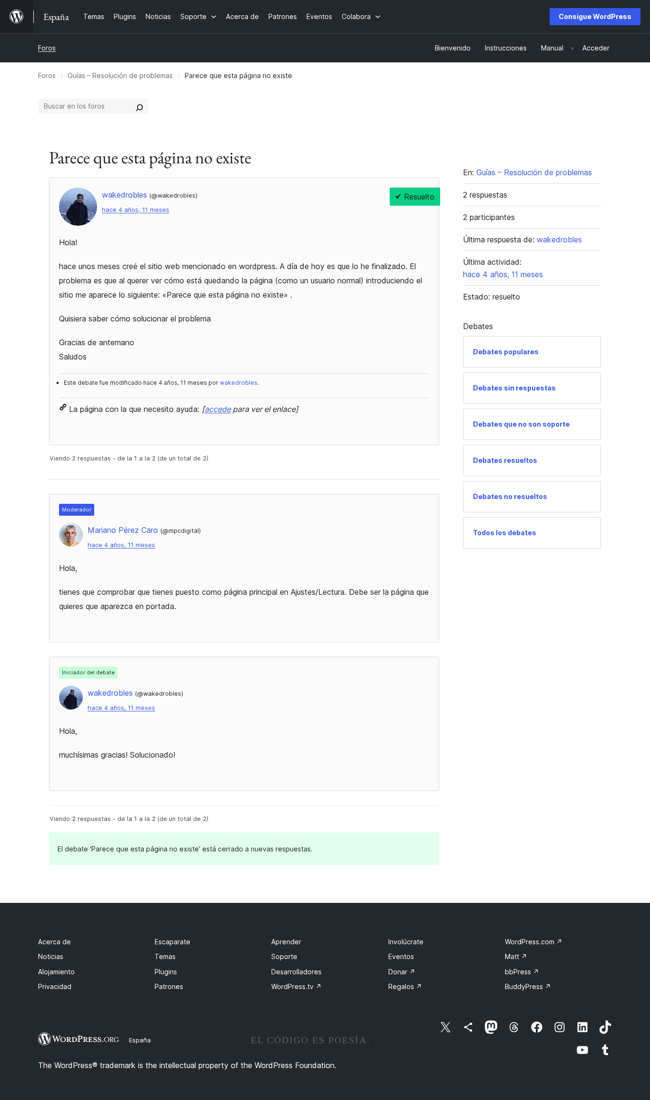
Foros (47, 48)
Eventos (401, 956)
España (140, 1040)
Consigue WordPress (595, 16)
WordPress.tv (296, 986)
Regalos (405, 986)
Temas (165, 956)
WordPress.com (533, 942)
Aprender (286, 942)
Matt (516, 956)
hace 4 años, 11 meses (135, 209)
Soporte (284, 956)
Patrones (169, 986)
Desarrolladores (296, 972)
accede (218, 409)
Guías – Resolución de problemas (120, 75)
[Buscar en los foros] (139, 106)
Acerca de (54, 942)
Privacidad (54, 986)
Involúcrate (405, 942)
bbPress (522, 972)
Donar (401, 972)
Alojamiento (56, 972)
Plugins (166, 972)
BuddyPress (528, 986)
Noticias (50, 956)
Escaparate (172, 942)
